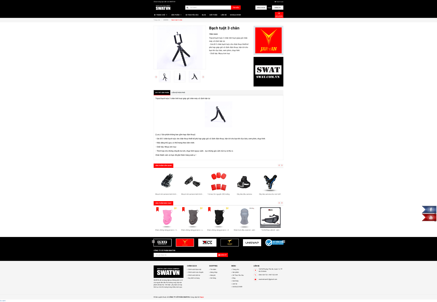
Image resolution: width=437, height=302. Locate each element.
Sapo (202, 297)
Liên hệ (223, 15)
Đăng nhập (261, 8)
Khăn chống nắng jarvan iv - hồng (167, 230)
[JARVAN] (268, 40)
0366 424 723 (263, 275)
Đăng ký (278, 8)
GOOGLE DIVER (235, 15)
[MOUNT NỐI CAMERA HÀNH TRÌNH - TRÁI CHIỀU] (192, 181)
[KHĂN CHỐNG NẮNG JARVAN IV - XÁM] (192, 217)
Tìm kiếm (236, 7)
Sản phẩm (175, 15)
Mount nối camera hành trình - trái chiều (195, 194)
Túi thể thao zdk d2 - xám (270, 230)
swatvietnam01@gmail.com (268, 279)
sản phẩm (279, 14)
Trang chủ (161, 15)
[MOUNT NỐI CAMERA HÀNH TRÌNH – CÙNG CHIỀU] (166, 181)
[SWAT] (268, 72)
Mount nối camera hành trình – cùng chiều (170, 194)
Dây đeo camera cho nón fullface (271, 194)
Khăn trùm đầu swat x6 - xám (244, 230)
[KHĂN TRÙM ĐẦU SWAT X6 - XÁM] (244, 217)
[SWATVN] (169, 271)
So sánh (3, 301)
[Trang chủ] (169, 8)
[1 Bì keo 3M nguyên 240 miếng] (218, 181)
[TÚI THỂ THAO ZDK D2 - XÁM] (270, 217)
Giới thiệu (213, 15)
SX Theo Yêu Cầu (191, 15)
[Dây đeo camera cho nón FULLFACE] (270, 181)
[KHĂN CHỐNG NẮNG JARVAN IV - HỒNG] (166, 217)
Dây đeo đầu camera (244, 194)
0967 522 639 (273, 275)
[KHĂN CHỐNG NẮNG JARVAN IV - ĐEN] (218, 217)
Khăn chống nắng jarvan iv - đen (218, 230)
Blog (204, 15)
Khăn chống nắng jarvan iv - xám (193, 230)
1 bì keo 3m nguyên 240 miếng (218, 194)
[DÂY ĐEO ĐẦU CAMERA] (244, 181)
